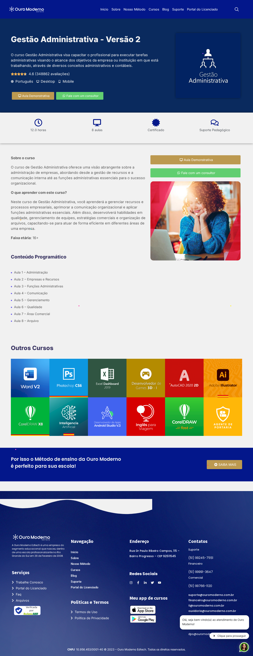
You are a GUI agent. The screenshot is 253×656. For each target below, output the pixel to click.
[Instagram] (131, 582)
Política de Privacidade (92, 618)
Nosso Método (134, 9)
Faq (18, 594)
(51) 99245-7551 (200, 558)
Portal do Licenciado (202, 9)
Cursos (154, 9)
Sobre (115, 9)
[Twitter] (152, 582)
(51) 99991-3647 (200, 572)
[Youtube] (159, 582)
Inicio (104, 9)
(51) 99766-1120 (200, 586)
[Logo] (26, 9)
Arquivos (22, 600)
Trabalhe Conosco (29, 582)
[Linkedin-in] (145, 582)
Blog (165, 9)
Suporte (178, 9)
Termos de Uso (86, 612)
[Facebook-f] (138, 582)
